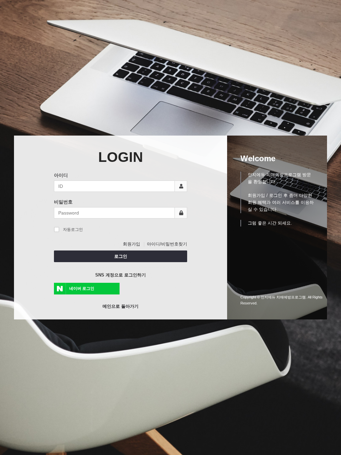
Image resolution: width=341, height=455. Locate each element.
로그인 (120, 256)
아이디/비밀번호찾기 (167, 243)
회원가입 (131, 243)
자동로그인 (73, 229)
